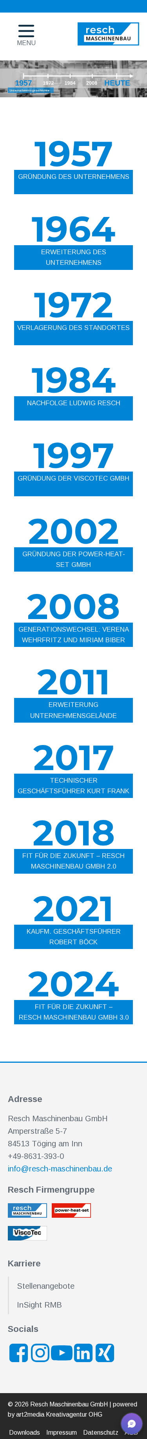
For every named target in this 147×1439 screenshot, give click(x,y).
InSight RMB (39, 1305)
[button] (131, 1423)
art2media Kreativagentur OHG (59, 1414)
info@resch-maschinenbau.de (60, 1168)
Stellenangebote (45, 1286)
